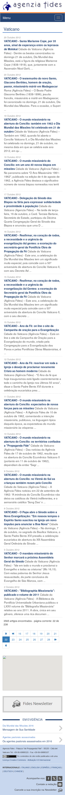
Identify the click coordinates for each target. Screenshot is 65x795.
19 (41, 633)
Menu (7, 17)
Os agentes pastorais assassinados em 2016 (27, 741)
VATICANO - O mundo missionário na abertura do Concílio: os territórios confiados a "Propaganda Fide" (32, 441)
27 (41, 639)
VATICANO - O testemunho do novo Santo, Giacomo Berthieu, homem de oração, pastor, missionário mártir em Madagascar (31, 82)
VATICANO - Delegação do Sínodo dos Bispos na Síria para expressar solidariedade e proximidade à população (32, 202)
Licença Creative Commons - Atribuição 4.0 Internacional (26, 760)
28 (48, 639)
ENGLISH (35, 767)
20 (48, 633)
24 (20, 639)
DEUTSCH (8, 771)
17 (26, 633)
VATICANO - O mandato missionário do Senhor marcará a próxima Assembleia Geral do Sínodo (29, 557)
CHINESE (18, 771)
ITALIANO (25, 767)
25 (27, 639)
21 (55, 633)
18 (34, 633)
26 (34, 639)
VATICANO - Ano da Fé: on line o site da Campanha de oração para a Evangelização (31, 328)
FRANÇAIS (56, 767)
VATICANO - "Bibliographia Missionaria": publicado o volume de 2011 (29, 593)
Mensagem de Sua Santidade (19, 729)
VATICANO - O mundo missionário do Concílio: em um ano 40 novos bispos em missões (30, 165)
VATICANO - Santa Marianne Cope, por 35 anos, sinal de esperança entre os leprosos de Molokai (31, 45)
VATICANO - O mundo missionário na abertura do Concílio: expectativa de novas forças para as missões (31, 404)
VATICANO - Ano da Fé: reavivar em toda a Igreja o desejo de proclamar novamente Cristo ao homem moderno (31, 367)
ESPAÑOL (45, 767)
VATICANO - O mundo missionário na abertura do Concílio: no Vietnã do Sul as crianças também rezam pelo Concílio (29, 479)
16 (19, 633)
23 (13, 639)
